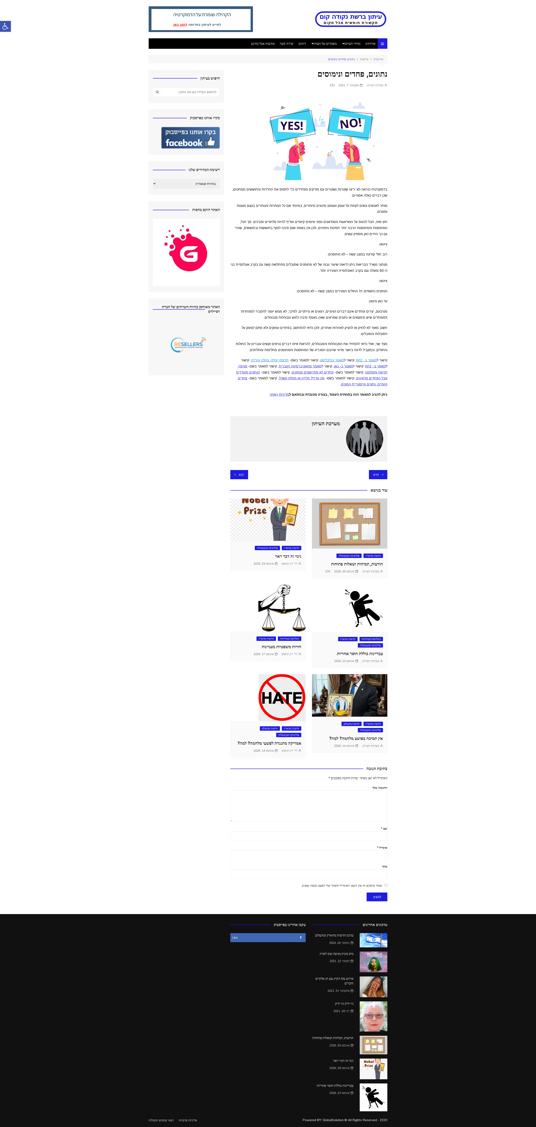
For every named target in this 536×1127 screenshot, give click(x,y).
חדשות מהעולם (351, 723)
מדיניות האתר (279, 394)
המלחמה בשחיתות (371, 639)
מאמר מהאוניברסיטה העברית (300, 366)
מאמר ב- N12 (375, 366)
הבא (241, 475)
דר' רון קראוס (289, 563)
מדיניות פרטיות (188, 1120)
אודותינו (370, 43)
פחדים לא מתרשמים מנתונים (313, 372)
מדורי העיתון (352, 43)
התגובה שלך (379, 788)
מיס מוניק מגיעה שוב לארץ (336, 954)
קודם (376, 475)
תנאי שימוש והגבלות (161, 1120)
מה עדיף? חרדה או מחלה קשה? (302, 378)
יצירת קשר (287, 43)
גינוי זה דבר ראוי (288, 556)
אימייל (382, 848)
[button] (5, 26)
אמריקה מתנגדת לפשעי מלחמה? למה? (269, 743)
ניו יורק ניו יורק (344, 1004)
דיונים (302, 43)
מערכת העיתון (375, 85)
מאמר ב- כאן (343, 366)
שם (384, 829)
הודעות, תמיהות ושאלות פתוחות (357, 564)
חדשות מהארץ (373, 555)
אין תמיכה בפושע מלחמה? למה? (356, 738)
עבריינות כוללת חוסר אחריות (360, 653)
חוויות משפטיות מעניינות (281, 646)
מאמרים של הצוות (325, 43)
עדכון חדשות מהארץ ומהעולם (334, 935)
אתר (384, 866)
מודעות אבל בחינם (263, 43)
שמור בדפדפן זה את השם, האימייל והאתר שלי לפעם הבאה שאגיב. (341, 885)
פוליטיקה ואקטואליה (349, 555)
